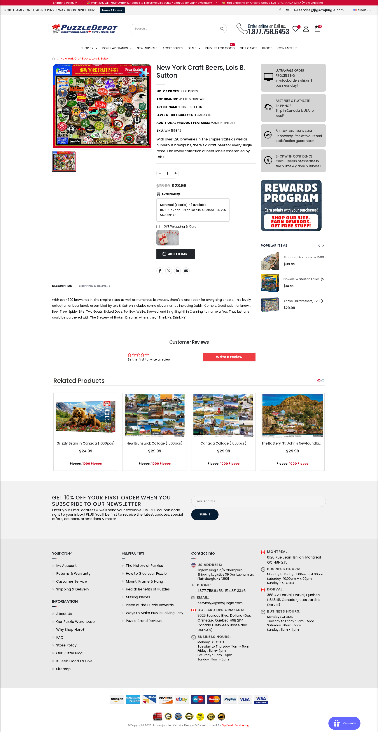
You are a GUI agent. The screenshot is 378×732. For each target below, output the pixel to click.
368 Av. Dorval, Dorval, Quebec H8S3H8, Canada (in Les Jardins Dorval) (293, 600)
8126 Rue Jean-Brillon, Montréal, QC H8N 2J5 (294, 560)
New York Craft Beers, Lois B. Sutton (200, 71)
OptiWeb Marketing (236, 725)
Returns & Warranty (73, 573)
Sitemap (63, 668)
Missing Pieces (138, 597)
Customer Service (71, 581)
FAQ (59, 637)
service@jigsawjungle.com (321, 10)
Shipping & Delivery (72, 589)
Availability (170, 194)
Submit (204, 514)
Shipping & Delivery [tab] (94, 286)
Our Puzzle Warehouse (75, 621)
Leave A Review (112, 10)
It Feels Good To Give (74, 661)
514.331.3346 (235, 590)
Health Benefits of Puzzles (148, 589)
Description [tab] (62, 286)
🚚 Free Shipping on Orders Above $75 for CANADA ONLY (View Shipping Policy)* (260, 3)
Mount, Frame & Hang (144, 581)
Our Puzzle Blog (69, 653)
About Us (64, 613)
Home (53, 58)
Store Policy (66, 645)
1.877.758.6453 (210, 590)
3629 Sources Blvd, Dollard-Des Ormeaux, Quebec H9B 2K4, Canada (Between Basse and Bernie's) (224, 623)
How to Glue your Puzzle (146, 573)
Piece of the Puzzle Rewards (150, 605)
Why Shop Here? (70, 629)
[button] (319, 380)
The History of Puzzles (144, 565)
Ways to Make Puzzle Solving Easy (154, 612)
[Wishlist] (295, 28)
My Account (66, 565)
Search (222, 28)
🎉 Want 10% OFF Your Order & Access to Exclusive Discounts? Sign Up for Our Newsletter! (131, 3)
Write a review (229, 356)
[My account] (306, 28)
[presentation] (319, 245)
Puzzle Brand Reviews (144, 620)
